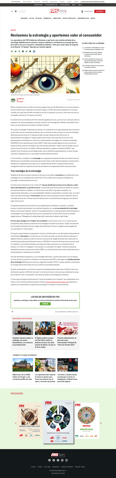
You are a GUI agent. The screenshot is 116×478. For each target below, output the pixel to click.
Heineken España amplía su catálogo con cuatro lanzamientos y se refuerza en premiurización (23, 341)
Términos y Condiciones (67, 467)
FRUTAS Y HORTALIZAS (69, 18)
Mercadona (62, 1)
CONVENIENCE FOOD (83, 18)
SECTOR (31, 18)
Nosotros (40, 467)
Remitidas (76, 1)
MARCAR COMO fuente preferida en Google (93, 1)
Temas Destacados (15, 1)
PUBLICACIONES (17, 393)
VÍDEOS (80, 5)
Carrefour (69, 1)
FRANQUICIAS (47, 18)
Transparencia (55, 467)
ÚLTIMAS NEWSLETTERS (51, 5)
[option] (58, 422)
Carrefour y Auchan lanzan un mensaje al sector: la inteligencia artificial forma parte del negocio (67, 378)
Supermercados (53, 1)
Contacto (33, 467)
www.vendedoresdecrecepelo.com (57, 282)
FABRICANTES (57, 18)
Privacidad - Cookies (80, 467)
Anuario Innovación (27, 1)
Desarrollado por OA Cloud (58, 473)
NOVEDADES (24, 18)
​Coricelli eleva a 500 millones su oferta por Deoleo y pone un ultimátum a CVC (93, 48)
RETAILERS (39, 18)
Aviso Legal (47, 467)
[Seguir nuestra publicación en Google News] (34, 51)
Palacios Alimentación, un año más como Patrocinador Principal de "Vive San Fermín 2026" (66, 341)
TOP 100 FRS (37, 1)
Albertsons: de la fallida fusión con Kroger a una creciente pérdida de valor (22, 376)
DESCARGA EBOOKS (65, 5)
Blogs (13, 30)
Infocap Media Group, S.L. (60, 470)
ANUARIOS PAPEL (38, 5)
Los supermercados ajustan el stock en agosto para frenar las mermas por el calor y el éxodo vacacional (45, 378)
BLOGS (73, 5)
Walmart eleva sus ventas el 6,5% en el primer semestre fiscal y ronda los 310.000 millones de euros (93, 72)
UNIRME (45, 304)
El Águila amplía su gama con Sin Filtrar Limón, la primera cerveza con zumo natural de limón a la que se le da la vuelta (45, 342)
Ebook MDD (45, 1)
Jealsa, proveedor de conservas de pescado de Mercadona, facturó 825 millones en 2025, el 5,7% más (93, 60)
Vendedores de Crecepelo (20, 100)
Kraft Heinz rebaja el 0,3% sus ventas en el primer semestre (93, 66)
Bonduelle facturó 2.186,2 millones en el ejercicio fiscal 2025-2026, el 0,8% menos (92, 54)
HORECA (93, 18)
